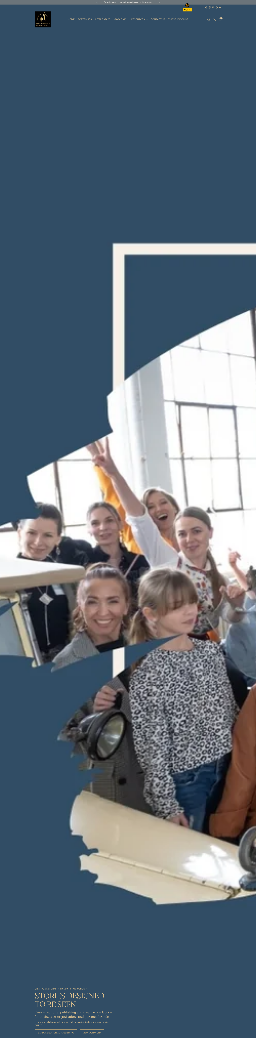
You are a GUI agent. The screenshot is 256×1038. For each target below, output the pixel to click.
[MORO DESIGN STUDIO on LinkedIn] (213, 7)
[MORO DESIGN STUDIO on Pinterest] (216, 7)
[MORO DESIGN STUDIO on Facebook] (206, 7)
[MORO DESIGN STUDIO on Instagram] (210, 7)
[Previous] (97, 2)
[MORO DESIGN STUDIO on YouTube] (220, 7)
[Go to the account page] (214, 19)
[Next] (159, 2)
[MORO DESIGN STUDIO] (43, 19)
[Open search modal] (208, 19)
